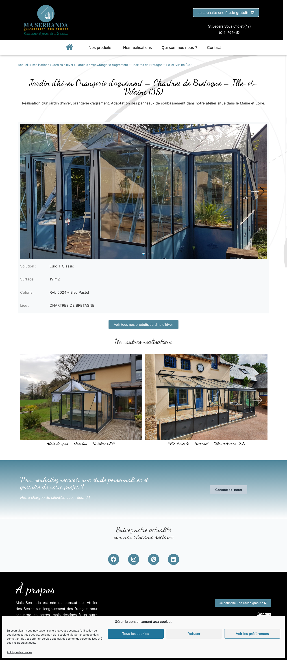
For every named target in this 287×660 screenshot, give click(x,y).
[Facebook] (113, 559)
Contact (214, 47)
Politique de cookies (19, 652)
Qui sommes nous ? (179, 47)
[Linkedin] (173, 559)
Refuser (194, 634)
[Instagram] (133, 559)
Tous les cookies (135, 634)
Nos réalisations (137, 47)
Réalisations (40, 65)
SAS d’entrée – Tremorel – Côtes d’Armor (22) (206, 443)
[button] (258, 191)
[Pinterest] (153, 559)
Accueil (23, 65)
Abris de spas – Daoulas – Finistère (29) (81, 443)
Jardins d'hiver (62, 65)
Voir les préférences (252, 634)
